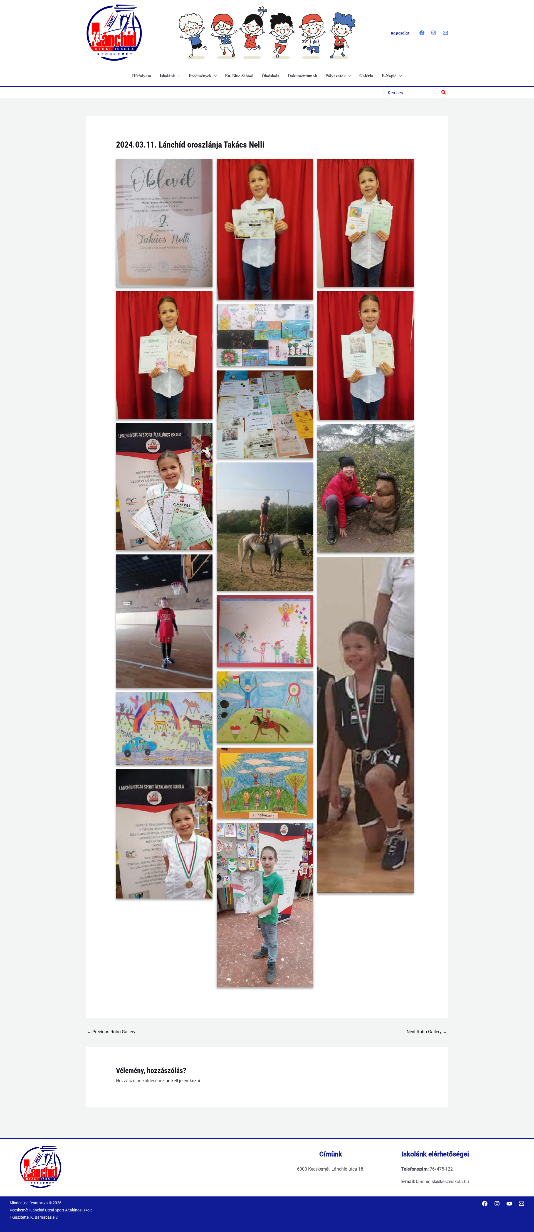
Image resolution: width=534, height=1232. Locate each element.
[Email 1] (445, 32)
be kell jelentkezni (182, 1080)
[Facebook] (421, 32)
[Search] (444, 92)
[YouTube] (509, 1203)
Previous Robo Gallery (111, 1031)
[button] (177, 75)
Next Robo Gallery (427, 1031)
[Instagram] (433, 32)
